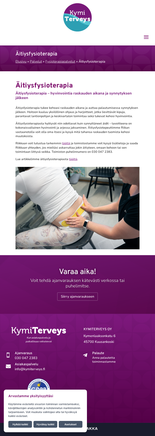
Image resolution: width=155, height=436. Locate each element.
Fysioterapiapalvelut (60, 61)
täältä (73, 159)
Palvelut (36, 61)
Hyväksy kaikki (45, 424)
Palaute (98, 353)
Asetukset (70, 424)
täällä (66, 143)
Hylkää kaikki (20, 424)
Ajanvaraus (23, 353)
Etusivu (21, 61)
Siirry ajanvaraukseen (77, 296)
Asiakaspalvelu (26, 364)
